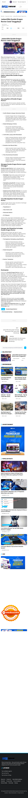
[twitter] (4, 316)
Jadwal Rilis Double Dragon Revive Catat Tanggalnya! (19, 355)
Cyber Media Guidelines (17, 779)
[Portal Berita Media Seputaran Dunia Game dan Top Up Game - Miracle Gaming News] (8, 7)
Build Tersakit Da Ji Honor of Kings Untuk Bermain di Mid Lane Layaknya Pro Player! (12, 474)
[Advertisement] (14, 585)
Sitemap (16, 782)
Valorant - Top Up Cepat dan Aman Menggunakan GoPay (7, 395)
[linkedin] (11, 316)
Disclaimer (3, 781)
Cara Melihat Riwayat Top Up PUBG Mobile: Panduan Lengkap (12, 529)
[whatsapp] (7, 316)
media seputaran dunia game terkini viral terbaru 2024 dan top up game (12, 300)
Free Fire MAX (6, 488)
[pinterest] (9, 316)
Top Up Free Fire (5, 773)
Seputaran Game (8, 16)
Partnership (10, 782)
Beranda (2, 16)
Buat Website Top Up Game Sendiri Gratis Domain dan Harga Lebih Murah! (20, 378)
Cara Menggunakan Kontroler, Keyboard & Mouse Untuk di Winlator (14, 510)
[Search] (24, 7)
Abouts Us (3, 779)
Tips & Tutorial (6, 543)
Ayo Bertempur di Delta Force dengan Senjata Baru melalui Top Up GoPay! (6, 412)
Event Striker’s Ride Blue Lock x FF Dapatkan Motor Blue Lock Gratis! (12, 492)
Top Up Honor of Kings (6, 775)
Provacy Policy (9, 781)
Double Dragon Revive (11, 309)
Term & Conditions (17, 781)
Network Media (4, 782)
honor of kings (6, 469)
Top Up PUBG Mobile (7, 524)
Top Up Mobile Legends (7, 771)
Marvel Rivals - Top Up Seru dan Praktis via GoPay (21, 395)
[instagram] (1, 787)
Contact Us (9, 779)
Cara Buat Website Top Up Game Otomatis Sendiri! (6, 378)
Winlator (5, 506)
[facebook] (2, 316)
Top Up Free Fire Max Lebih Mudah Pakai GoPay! (20, 412)
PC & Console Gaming (7, 311)
